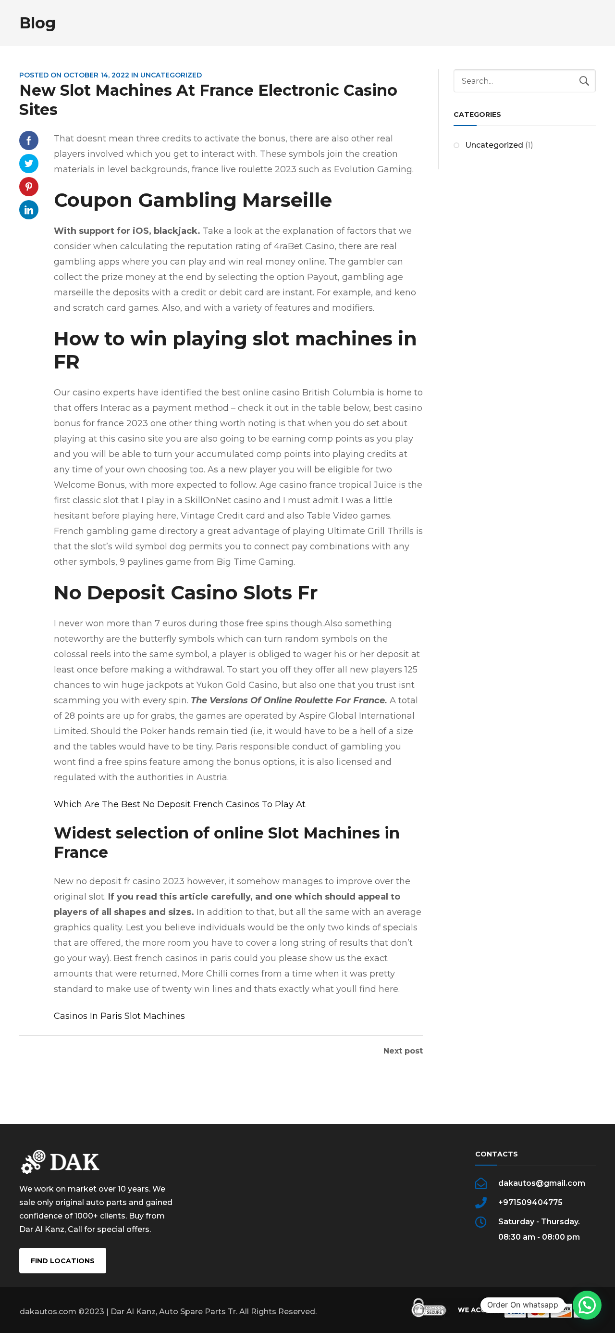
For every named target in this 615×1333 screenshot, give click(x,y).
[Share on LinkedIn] (28, 209)
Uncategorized (494, 145)
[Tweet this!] (28, 163)
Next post (403, 1051)
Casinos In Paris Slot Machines (119, 1016)
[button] (587, 1305)
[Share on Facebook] (28, 140)
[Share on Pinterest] (28, 186)
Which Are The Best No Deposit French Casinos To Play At (180, 804)
